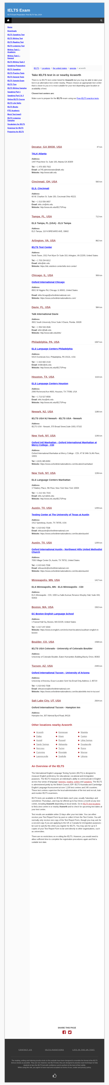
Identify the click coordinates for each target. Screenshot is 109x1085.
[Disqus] (67, 880)
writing (77, 782)
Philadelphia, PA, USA (45, 342)
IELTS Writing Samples (17, 88)
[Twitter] (70, 1033)
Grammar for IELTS (15, 128)
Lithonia (84, 756)
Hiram (61, 736)
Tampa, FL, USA (42, 216)
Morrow (84, 752)
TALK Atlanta (39, 153)
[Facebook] (64, 1033)
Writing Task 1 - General (13, 57)
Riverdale (62, 752)
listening (62, 782)
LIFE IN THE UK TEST (83, 1050)
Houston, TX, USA (43, 376)
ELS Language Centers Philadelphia (52, 348)
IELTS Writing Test (15, 38)
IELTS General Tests (15, 77)
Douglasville (86, 744)
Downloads (12, 31)
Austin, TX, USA (42, 507)
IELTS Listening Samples (14, 119)
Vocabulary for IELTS (16, 124)
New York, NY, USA (44, 435)
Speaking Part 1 (13, 92)
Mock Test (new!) (14, 114)
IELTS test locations (91, 804)
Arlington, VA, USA (44, 240)
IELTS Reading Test (15, 42)
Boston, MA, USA (42, 607)
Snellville (62, 756)
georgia (73, 68)
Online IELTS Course (16, 99)
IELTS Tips (11, 84)
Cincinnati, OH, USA (44, 181)
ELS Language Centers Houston (50, 383)
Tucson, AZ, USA (42, 665)
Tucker (61, 748)
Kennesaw (63, 732)
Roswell (61, 740)
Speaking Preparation (16, 66)
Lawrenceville (42, 756)
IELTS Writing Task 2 (16, 62)
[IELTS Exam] (8, 20)
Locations (46, 68)
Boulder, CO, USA (43, 641)
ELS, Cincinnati (40, 188)
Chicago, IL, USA (42, 275)
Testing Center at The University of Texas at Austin (60, 514)
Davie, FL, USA (41, 307)
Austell (39, 740)
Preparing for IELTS (15, 132)
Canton (84, 736)
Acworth (39, 732)
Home (9, 27)
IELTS (36, 68)
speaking (88, 782)
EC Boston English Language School (53, 613)
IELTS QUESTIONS (54, 1050)
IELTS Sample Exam (15, 81)
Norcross (40, 748)
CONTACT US (25, 1050)
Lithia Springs (86, 740)
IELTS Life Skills (14, 103)
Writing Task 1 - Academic (13, 51)
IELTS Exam (18, 10)
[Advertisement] (67, 44)
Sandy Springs (42, 744)
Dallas (39, 736)
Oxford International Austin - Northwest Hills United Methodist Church (67, 550)
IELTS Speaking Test (15, 35)
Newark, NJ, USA (42, 411)
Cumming (40, 752)
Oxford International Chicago (48, 282)
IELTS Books (12, 107)
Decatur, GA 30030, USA (47, 146)
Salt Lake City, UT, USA (46, 700)
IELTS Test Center (42, 247)
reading (70, 782)
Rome (83, 748)
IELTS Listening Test (15, 46)
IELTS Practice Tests (15, 73)
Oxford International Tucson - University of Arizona (60, 672)
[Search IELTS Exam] (101, 20)
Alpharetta (62, 744)
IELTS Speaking (14, 69)
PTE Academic (13, 111)
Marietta (84, 732)
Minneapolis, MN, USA (46, 580)
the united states (60, 68)
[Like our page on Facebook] (54, 1076)
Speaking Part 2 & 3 (15, 96)
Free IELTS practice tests (88, 98)
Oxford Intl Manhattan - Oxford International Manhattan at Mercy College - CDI (64, 443)
